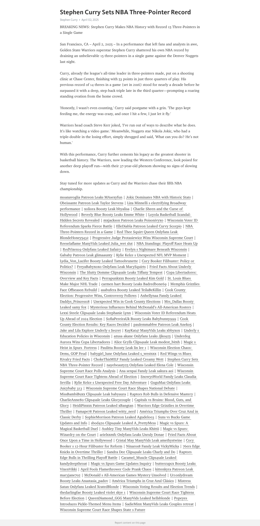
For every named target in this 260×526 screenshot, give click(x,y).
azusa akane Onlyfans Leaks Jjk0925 (142, 336)
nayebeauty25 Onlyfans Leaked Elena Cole (140, 365)
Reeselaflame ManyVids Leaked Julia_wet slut (96, 243)
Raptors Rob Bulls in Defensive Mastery (161, 394)
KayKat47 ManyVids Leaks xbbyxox (152, 330)
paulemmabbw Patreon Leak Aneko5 (162, 324)
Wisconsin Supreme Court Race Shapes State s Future (102, 509)
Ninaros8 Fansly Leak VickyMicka (152, 446)
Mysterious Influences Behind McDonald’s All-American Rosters (140, 307)
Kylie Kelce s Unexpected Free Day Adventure (110, 382)
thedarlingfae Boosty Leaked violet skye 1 (93, 492)
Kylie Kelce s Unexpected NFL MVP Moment (151, 255)
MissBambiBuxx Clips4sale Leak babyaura (93, 394)
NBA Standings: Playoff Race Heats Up (167, 243)
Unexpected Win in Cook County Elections (126, 301)
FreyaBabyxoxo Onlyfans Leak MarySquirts (111, 266)
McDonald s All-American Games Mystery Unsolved (125, 475)
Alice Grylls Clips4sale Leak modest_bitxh (147, 342)
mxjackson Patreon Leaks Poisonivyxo (133, 220)
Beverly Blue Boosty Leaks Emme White (112, 214)
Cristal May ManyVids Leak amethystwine (149, 440)
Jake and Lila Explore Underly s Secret (90, 330)
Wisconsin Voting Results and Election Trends (159, 486)
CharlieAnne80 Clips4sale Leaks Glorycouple (95, 400)
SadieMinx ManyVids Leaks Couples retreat (159, 504)
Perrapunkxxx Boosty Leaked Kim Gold (133, 278)
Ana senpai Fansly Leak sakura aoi (146, 371)
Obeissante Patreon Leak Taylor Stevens (91, 203)
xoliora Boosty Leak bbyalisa (106, 209)
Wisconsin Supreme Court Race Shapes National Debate (130, 388)
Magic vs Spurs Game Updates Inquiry (121, 463)
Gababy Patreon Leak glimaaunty (86, 255)
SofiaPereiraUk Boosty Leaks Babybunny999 (141, 319)
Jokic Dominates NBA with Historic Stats (158, 197)
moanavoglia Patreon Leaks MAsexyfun (91, 197)
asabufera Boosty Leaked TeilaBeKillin (131, 290)
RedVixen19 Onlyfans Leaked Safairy (92, 249)
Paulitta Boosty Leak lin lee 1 (123, 347)
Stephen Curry (69, 20)
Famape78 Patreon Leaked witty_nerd (106, 411)
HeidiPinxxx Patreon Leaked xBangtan (103, 405)
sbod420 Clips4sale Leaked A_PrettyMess (123, 423)
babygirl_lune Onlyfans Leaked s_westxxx (123, 353)
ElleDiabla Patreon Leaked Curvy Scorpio (149, 226)
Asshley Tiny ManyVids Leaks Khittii (130, 428)
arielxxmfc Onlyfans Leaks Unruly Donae (132, 434)
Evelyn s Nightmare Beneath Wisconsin (156, 249)
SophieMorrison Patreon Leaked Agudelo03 (119, 417)
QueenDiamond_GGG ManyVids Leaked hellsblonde (129, 498)
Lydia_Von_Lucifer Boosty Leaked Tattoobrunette (99, 261)
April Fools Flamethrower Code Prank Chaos (116, 469)
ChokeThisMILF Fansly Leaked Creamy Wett (129, 359)
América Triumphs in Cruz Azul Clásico (143, 481)
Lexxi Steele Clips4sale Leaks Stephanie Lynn (95, 313)
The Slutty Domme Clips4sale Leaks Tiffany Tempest (121, 272)
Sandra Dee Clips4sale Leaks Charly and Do (141, 452)
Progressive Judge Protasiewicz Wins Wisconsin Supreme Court (142, 238)
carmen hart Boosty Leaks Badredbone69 (134, 284)
